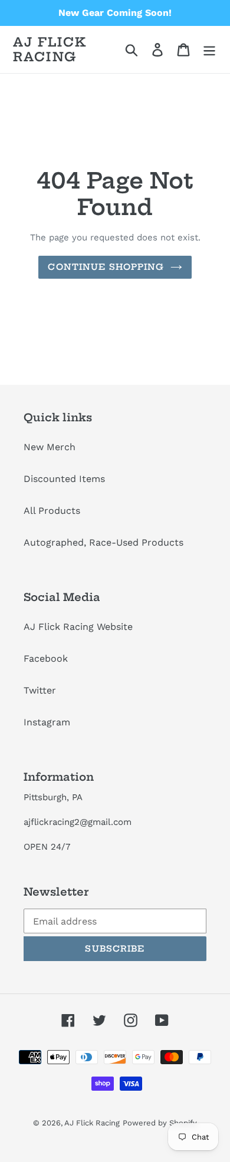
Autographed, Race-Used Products (103, 542)
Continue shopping (106, 267)
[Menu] (209, 50)
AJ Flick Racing (50, 49)
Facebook (46, 658)
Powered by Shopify (160, 1122)
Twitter (40, 690)
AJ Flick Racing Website (78, 626)
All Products (52, 510)
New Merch (49, 447)
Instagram (47, 722)
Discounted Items (64, 478)
